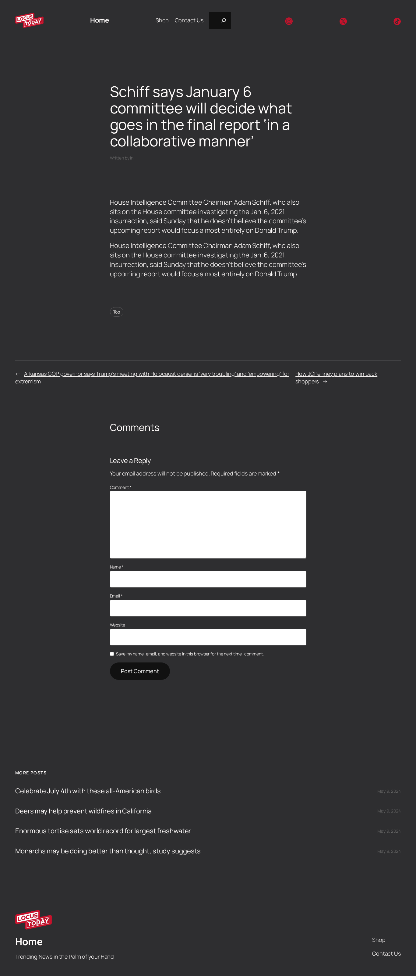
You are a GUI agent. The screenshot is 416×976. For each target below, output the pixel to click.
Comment (121, 487)
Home (99, 20)
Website (117, 625)
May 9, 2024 (389, 791)
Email (116, 596)
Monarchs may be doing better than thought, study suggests (108, 851)
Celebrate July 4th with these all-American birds (88, 791)
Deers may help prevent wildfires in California (83, 811)
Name (117, 567)
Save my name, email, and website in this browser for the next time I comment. (189, 654)
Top (116, 312)
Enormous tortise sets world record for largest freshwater (103, 831)
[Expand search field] (220, 20)
